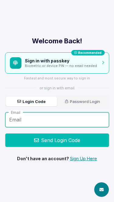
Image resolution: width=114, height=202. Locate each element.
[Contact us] (101, 189)
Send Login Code (60, 140)
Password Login (85, 101)
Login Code (34, 101)
